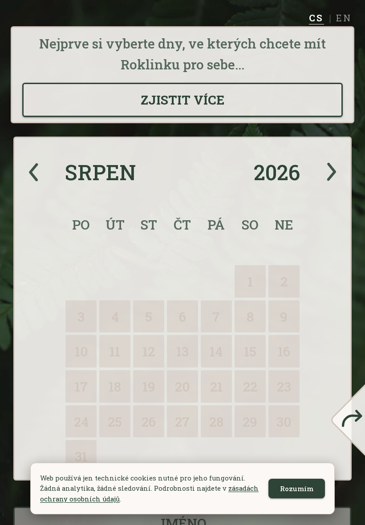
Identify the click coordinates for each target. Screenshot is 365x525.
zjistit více (182, 99)
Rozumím (296, 488)
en (344, 18)
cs (316, 18)
